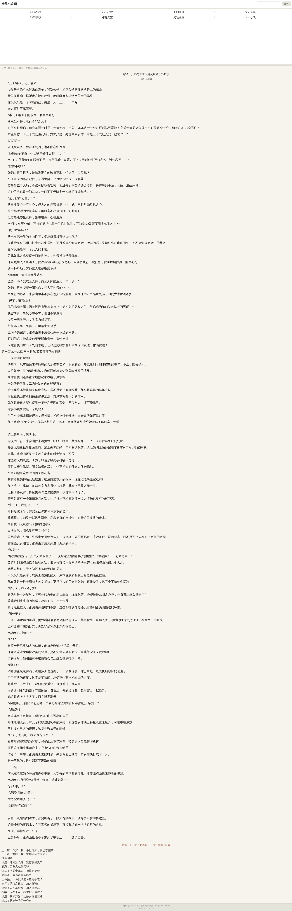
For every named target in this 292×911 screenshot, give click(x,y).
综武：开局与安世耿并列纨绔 (33, 68)
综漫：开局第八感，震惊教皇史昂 (22, 862)
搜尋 (286, 4)
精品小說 (35, 12)
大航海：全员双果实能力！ (18, 875)
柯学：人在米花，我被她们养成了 (22, 892)
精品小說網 (9, 3)
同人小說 (250, 17)
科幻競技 (35, 17)
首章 (124, 845)
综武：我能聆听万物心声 (17, 900)
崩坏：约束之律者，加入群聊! (20, 883)
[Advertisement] (146, 43)
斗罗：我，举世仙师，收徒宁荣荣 (33, 850)
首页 (4, 68)
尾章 (160, 845)
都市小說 (107, 12)
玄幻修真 (178, 12)
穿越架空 (107, 17)
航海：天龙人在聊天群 (15, 866)
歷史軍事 (250, 12)
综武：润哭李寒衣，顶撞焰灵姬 (21, 870)
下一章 (152, 845)
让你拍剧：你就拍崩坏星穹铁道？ (22, 879)
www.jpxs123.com (146, 908)
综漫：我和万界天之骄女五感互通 (22, 896)
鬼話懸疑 (178, 17)
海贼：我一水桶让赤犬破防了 (30, 854)
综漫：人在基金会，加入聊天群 (21, 887)
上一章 (133, 845)
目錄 (167, 845)
